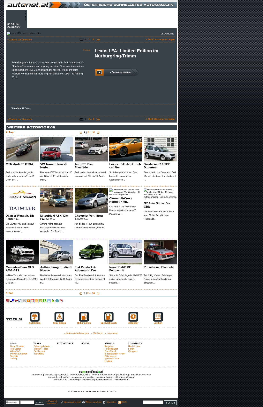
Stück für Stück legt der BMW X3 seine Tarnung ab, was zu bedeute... (125, 279)
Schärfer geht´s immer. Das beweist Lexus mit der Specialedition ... (123, 176)
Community (135, 343)
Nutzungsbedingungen (77, 333)
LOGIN (39, 402)
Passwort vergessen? (52, 402)
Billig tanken (110, 356)
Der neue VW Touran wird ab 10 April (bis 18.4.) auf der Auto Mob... (56, 176)
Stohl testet (39, 351)
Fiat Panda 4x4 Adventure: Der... (86, 268)
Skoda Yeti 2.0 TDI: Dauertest (157, 165)
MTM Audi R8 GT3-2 (19, 164)
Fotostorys (65, 343)
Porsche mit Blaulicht (159, 267)
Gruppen (132, 351)
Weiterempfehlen (93, 402)
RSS (124, 402)
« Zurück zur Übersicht (19, 39)
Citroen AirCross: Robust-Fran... (121, 200)
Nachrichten (134, 346)
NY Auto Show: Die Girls (157, 205)
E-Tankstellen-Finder (115, 353)
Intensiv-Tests (41, 349)
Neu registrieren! (72, 402)
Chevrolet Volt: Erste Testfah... (89, 217)
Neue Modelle (17, 346)
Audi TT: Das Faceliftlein (84, 165)
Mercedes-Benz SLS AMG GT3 (20, 268)
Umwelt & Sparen (18, 353)
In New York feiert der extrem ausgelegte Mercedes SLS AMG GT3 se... (22, 279)
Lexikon (108, 361)
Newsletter (111, 402)
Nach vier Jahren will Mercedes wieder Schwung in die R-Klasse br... (56, 279)
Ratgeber (109, 346)
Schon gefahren (42, 346)
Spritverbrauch (112, 358)
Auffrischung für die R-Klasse (56, 268)
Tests (37, 343)
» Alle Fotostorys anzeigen (160, 39)
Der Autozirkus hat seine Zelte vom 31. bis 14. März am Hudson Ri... (159, 215)
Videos (85, 343)
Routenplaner (111, 349)
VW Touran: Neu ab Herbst (53, 165)
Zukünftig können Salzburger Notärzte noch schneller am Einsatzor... (158, 279)
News (13, 343)
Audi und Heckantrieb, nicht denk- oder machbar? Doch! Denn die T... (20, 176)
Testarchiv (39, 353)
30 (93, 132)
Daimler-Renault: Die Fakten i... (20, 217)
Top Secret (15, 349)
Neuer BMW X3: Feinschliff (120, 268)
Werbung (97, 333)
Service (109, 343)
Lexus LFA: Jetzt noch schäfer (125, 165)
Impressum (112, 333)
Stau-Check (111, 351)
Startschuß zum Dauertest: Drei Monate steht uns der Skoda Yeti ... (160, 176)
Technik (14, 356)
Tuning (13, 358)
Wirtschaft (15, 351)
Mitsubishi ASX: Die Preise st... (54, 217)
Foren (131, 349)
